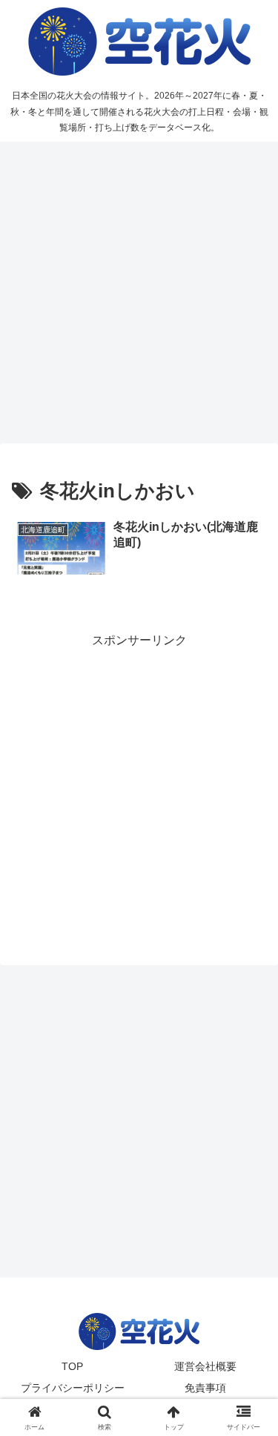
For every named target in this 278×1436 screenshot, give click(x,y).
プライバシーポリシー (73, 1388)
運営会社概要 (205, 1366)
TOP (72, 1366)
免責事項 (205, 1388)
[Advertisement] (139, 292)
